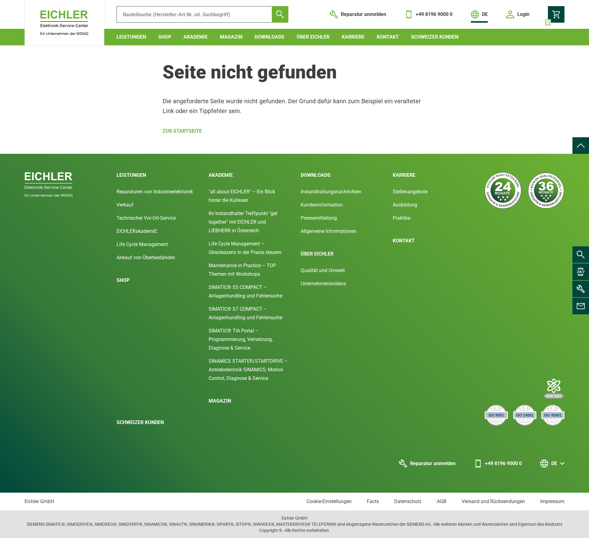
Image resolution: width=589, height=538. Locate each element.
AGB (441, 501)
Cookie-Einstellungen (329, 501)
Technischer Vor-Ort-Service (146, 218)
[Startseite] (64, 23)
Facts (373, 501)
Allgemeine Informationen (328, 231)
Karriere (353, 37)
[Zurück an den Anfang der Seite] (580, 145)
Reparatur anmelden (433, 463)
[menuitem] (580, 145)
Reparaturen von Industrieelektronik (155, 192)
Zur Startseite (182, 131)
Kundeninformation (322, 205)
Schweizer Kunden (434, 37)
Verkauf (125, 205)
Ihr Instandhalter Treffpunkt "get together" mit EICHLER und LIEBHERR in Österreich (243, 221)
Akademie (195, 37)
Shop (164, 37)
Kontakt (388, 37)
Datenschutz (408, 501)
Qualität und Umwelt (323, 270)
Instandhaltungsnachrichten (331, 192)
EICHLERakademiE (137, 231)
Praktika (401, 218)
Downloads (269, 37)
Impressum (552, 501)
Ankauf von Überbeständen (146, 257)
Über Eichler (313, 37)
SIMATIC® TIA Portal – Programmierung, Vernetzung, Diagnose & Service (241, 339)
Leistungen (131, 37)
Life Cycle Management (142, 244)
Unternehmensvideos (323, 283)
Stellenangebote (410, 192)
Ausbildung (405, 205)
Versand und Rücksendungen (493, 501)
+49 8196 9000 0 (503, 463)
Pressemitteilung (319, 218)
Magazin (231, 37)
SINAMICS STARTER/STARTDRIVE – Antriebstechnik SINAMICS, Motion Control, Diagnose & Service (248, 369)
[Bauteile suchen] (280, 14)
